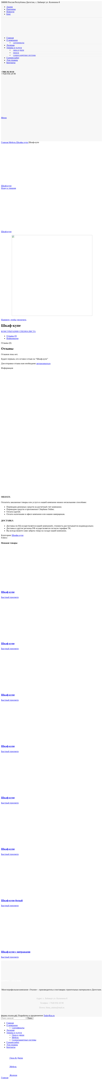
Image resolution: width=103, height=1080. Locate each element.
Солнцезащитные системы (24, 55)
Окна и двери (18, 50)
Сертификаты (18, 43)
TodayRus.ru (49, 1015)
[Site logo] (24, 33)
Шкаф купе (7, 592)
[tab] (54, 336)
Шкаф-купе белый (12, 900)
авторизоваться (43, 363)
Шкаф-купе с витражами (15, 951)
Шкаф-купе (6, 186)
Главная (5, 142)
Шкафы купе (22, 142)
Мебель (16, 53)
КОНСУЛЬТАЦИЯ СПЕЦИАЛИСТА (18, 331)
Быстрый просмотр (10, 597)
